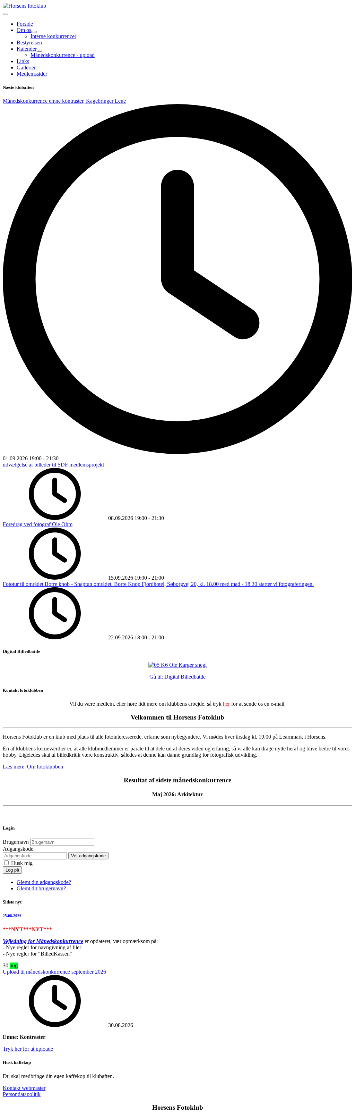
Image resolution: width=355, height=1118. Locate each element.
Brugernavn (16, 842)
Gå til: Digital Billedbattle (177, 677)
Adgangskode (18, 849)
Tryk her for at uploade (28, 1049)
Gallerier (26, 67)
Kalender (27, 49)
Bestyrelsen (29, 42)
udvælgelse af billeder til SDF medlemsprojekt (53, 465)
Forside (25, 24)
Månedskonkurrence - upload (63, 55)
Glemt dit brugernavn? (41, 888)
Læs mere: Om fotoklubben (33, 767)
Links (23, 61)
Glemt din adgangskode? (44, 882)
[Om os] (34, 32)
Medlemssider (32, 74)
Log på (12, 870)
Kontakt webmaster (24, 1088)
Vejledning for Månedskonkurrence (43, 941)
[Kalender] (39, 51)
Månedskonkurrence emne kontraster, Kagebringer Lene (64, 101)
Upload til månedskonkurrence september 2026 (54, 972)
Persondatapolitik (22, 1094)
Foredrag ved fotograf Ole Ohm (37, 524)
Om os (24, 30)
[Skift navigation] (5, 14)
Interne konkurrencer (53, 36)
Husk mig (22, 863)
